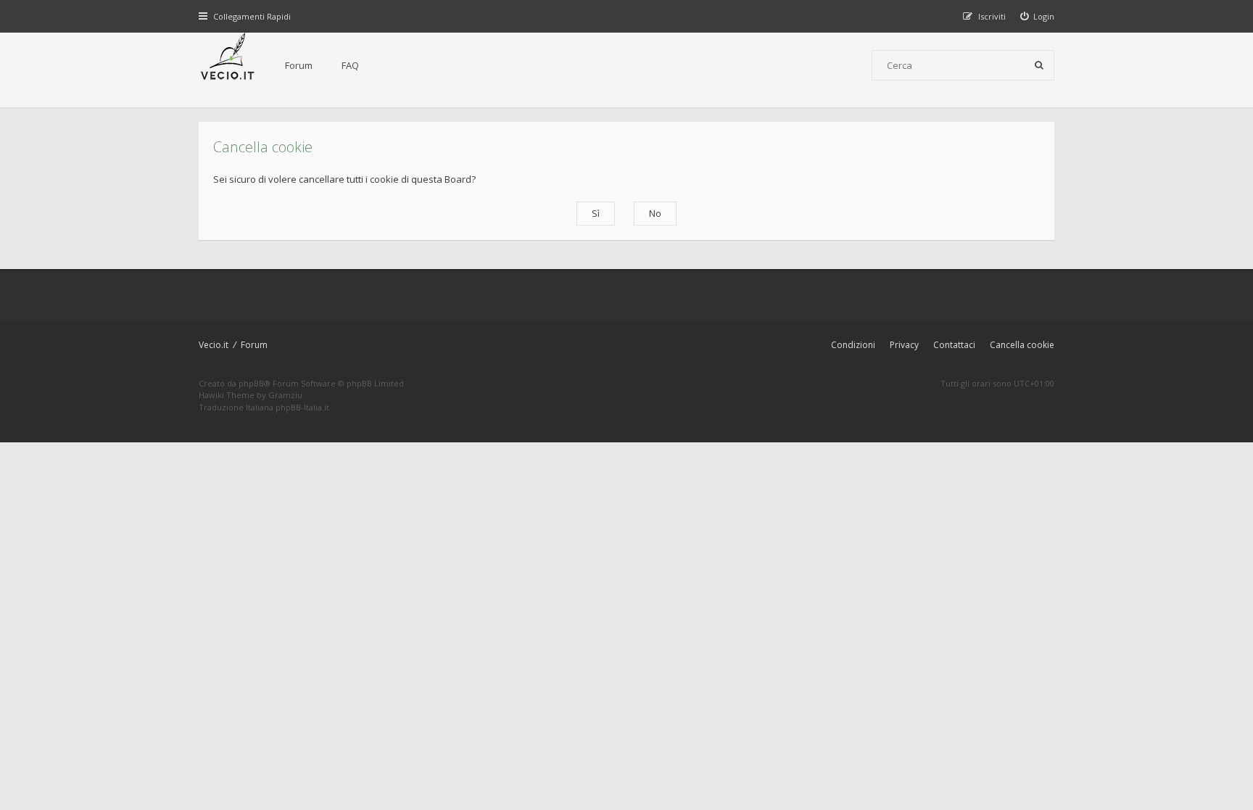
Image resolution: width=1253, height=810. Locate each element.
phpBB (251, 383)
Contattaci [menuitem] (954, 345)
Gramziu (285, 394)
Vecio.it (213, 345)
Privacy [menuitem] (904, 345)
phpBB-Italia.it (302, 407)
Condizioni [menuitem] (853, 345)
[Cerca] (1039, 65)
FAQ (350, 65)
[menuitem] (1037, 16)
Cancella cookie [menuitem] (1022, 345)
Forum (299, 65)
